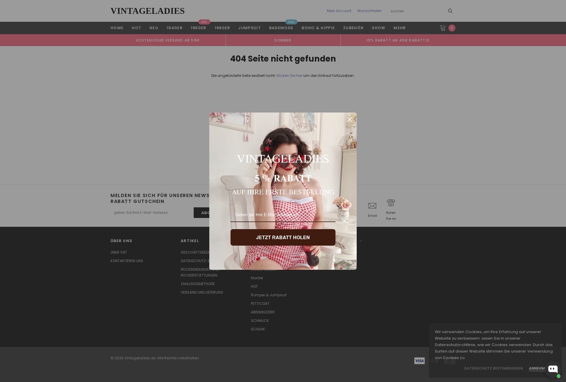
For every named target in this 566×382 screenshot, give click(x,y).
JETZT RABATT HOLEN (283, 237)
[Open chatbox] (553, 369)
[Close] (350, 120)
